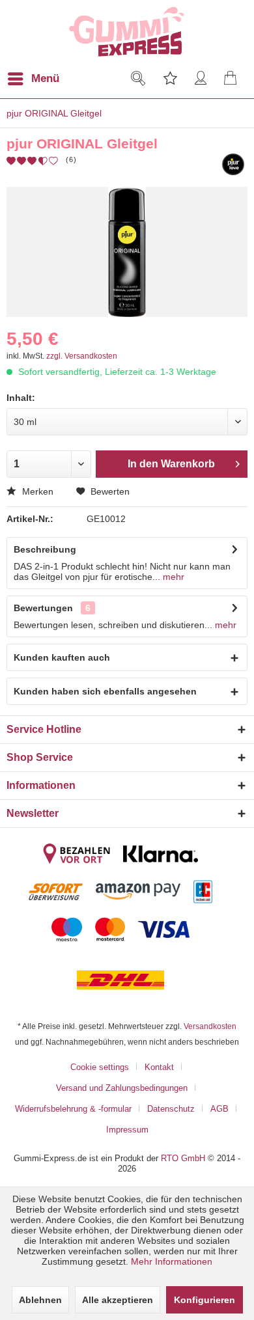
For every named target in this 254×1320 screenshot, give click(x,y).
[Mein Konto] (201, 79)
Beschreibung (45, 549)
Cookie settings (99, 1067)
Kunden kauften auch (62, 657)
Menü (45, 78)
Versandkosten (210, 1026)
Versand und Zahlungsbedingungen (122, 1087)
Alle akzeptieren (117, 1300)
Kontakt (159, 1067)
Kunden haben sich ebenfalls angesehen (105, 691)
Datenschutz (171, 1108)
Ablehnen (40, 1300)
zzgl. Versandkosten (81, 356)
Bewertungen (43, 608)
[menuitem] (41, 79)
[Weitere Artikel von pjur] (233, 164)
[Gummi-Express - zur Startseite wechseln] (127, 32)
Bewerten (109, 491)
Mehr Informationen (171, 1261)
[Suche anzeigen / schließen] (137, 79)
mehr (172, 576)
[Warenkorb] (233, 79)
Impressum (127, 1129)
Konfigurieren (204, 1300)
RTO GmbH (183, 1158)
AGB (219, 1108)
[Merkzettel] (169, 79)
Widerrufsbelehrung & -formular (73, 1108)
